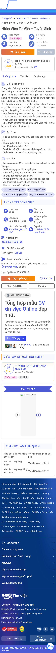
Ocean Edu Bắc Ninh (24, 372)
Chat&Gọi (48, 52)
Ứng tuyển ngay (9, 266)
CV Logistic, (7, 531)
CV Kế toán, (29, 498)
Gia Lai (18, 252)
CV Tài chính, (39, 526)
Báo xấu (41, 286)
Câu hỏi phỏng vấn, (11, 498)
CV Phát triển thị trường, (14, 521)
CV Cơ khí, (22, 507)
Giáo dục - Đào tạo (12, 241)
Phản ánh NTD (14, 286)
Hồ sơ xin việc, (8, 484)
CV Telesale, (23, 526)
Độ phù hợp (39, 76)
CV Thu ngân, (8, 526)
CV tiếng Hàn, (8, 488)
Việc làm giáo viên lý (38, 470)
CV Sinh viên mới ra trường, (15, 512)
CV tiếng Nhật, (25, 488)
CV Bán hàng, (31, 503)
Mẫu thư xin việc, (10, 493)
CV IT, (4, 503)
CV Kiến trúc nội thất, (43, 512)
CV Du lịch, (34, 521)
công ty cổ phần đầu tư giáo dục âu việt (32, 62)
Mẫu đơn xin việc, (43, 488)
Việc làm (24, 76)
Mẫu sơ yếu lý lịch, (30, 493)
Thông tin (8, 76)
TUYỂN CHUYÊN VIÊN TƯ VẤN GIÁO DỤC (31, 367)
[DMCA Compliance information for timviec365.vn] (21, 629)
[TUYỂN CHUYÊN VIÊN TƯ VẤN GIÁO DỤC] (9, 369)
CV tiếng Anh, (25, 484)
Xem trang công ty (24, 67)
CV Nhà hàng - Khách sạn (29, 531)
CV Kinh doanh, (45, 498)
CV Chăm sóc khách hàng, (14, 517)
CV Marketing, (47, 503)
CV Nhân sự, (15, 503)
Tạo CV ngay (13, 338)
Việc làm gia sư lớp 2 (38, 463)
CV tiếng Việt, (41, 484)
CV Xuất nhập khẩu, (40, 507)
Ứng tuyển (20, 52)
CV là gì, (46, 493)
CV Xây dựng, (8, 507)
